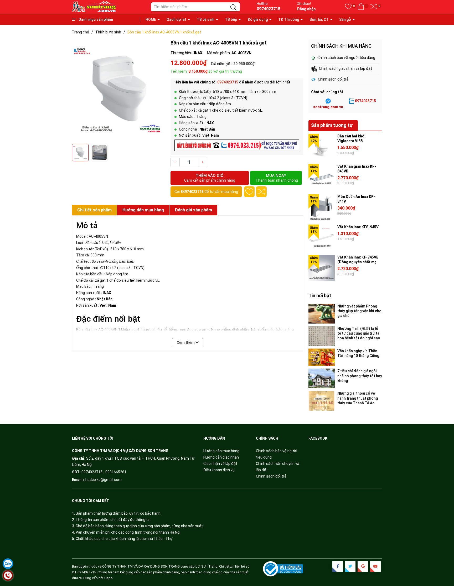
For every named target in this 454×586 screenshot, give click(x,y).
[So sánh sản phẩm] (373, 6)
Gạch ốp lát (176, 19)
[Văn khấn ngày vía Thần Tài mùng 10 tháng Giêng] (321, 357)
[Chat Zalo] (351, 101)
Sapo (108, 578)
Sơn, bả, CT (319, 19)
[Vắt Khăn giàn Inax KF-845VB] (321, 177)
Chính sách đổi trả (271, 476)
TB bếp (231, 19)
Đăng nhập (306, 9)
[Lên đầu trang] (443, 559)
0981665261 (115, 472)
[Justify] (233, 7)
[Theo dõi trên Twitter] (350, 566)
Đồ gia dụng (257, 19)
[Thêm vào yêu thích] (249, 191)
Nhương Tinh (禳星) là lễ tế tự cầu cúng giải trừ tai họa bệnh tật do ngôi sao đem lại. (358, 333)
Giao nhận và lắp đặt (220, 463)
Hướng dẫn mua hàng (221, 451)
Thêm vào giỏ (209, 177)
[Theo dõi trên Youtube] (375, 566)
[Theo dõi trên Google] (363, 566)
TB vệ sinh (205, 19)
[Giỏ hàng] (361, 6)
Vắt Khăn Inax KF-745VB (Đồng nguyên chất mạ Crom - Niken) (358, 262)
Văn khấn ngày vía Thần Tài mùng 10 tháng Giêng (358, 353)
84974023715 (192, 192)
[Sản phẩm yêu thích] (348, 6)
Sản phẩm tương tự (332, 125)
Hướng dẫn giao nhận (221, 457)
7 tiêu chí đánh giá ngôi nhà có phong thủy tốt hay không (359, 376)
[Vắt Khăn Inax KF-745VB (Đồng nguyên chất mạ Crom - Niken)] (321, 268)
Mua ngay (277, 177)
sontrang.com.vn (328, 107)
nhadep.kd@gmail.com (102, 480)
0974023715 (268, 8)
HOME (151, 19)
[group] (118, 90)
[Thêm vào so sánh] (261, 191)
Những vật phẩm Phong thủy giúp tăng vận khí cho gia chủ (359, 311)
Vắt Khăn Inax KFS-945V (358, 227)
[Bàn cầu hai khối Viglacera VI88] (321, 147)
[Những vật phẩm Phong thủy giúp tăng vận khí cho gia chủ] (321, 314)
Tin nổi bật (319, 295)
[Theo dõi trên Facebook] (337, 566)
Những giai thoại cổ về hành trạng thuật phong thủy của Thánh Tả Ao (357, 398)
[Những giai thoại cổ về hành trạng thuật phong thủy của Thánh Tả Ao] (321, 401)
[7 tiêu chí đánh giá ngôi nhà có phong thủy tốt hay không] (321, 378)
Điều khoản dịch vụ (219, 470)
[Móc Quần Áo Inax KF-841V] (321, 207)
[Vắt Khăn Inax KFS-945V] (321, 238)
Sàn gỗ (345, 19)
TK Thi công (288, 19)
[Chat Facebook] (328, 101)
